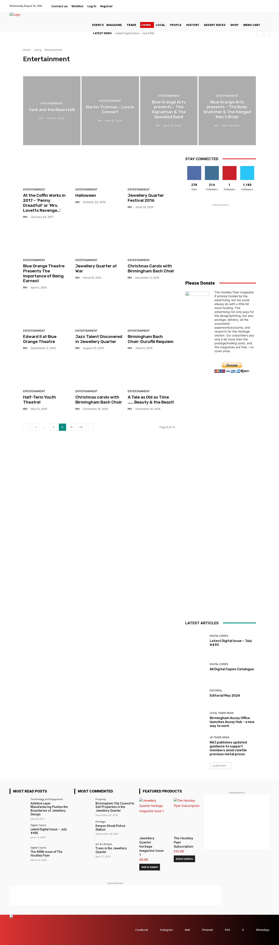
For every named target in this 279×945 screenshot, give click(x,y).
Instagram (166, 929)
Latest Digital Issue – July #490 (134, 33)
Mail (187, 929)
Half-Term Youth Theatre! (39, 400)
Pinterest (207, 929)
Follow (212, 167)
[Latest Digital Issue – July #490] (195, 640)
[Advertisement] (220, 234)
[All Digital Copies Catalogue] (195, 667)
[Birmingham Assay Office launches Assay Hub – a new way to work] (195, 719)
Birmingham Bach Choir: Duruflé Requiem (151, 339)
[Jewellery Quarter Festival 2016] (151, 170)
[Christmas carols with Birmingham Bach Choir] (98, 371)
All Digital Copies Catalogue (232, 669)
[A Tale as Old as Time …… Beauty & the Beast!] (151, 371)
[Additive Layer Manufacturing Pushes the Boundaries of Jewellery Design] (19, 807)
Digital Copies (219, 636)
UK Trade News (219, 737)
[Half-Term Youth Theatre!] (46, 371)
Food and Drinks (55, 67)
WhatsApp (262, 929)
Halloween (85, 195)
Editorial (216, 690)
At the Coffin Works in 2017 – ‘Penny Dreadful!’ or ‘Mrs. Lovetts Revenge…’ (44, 203)
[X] (261, 3)
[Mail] (250, 3)
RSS (227, 929)
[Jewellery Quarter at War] (98, 240)
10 (80, 427)
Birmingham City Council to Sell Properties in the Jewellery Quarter (114, 807)
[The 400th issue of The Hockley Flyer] (19, 855)
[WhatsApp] (266, 3)
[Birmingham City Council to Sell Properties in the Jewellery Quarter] (83, 807)
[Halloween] (98, 170)
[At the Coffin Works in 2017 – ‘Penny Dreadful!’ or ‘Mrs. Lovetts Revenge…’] (46, 170)
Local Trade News (221, 713)
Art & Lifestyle (33, 67)
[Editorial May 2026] (195, 693)
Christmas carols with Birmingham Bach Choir (98, 400)
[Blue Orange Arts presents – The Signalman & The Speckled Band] (168, 110)
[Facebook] (233, 3)
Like (194, 167)
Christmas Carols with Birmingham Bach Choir (151, 268)
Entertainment (52, 103)
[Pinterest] (255, 3)
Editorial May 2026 (225, 695)
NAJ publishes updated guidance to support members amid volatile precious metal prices (228, 748)
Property (100, 799)
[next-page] (90, 427)
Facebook (141, 929)
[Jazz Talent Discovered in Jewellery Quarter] (98, 311)
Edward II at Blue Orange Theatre (39, 339)
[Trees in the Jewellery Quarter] (83, 852)
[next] (266, 33)
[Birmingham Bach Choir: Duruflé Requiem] (151, 311)
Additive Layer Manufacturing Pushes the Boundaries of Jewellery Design (49, 809)
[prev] (259, 33)
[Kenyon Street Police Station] (83, 829)
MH (25, 217)
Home (27, 50)
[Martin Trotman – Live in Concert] (110, 110)
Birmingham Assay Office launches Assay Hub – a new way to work (232, 722)
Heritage (100, 821)
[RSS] (221, 930)
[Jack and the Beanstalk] (51, 110)
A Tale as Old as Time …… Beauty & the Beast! (151, 400)
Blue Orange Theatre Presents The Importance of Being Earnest (44, 273)
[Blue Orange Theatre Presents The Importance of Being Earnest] (46, 240)
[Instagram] (244, 3)
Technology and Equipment (47, 799)
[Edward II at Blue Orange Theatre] (46, 311)
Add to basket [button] (149, 867)
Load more (219, 765)
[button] (120, 6)
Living (37, 50)
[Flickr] (239, 3)
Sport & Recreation (81, 67)
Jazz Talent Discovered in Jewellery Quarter (98, 339)
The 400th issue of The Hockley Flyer (46, 853)
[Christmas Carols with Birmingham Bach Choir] (151, 240)
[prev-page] (26, 427)
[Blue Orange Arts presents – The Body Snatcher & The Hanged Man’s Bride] (227, 110)
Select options (184, 858)
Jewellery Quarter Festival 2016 (146, 198)
